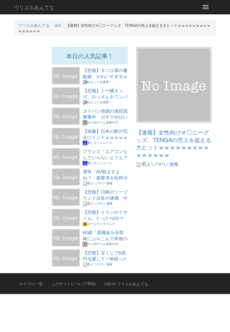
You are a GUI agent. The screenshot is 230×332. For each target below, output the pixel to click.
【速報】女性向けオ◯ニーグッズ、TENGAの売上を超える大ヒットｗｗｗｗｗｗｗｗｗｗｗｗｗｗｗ (173, 143)
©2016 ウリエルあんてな (126, 283)
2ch (58, 25)
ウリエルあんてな (34, 7)
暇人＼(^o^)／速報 (159, 164)
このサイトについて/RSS (73, 283)
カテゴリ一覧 (31, 283)
